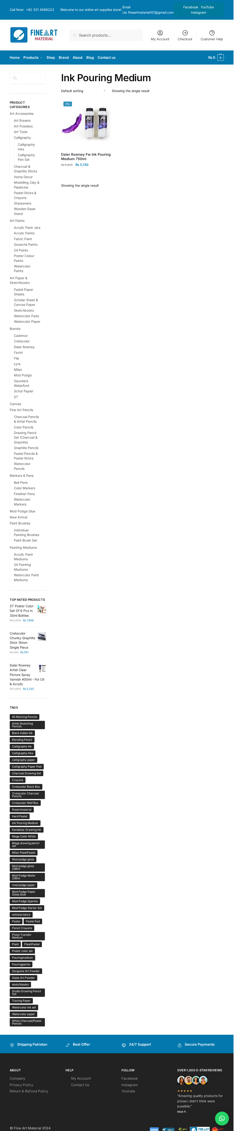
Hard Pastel (19, 816)
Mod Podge (23, 375)
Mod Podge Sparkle (25, 901)
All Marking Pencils (24, 717)
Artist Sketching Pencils (22, 725)
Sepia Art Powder (23, 977)
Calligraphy (22, 137)
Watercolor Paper (27, 321)
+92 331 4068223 (40, 10)
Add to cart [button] (86, 175)
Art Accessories (22, 113)
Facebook (190, 7)
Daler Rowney (24, 347)
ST (16, 397)
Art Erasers (22, 120)
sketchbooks (20, 984)
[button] (222, 1118)
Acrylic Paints (24, 233)
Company (17, 1078)
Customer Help (212, 39)
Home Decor (23, 177)
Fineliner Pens (24, 494)
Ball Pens (21, 482)
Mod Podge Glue (22, 511)
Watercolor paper (23, 1014)
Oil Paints (21, 250)
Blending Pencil (22, 739)
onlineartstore (21, 914)
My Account (160, 39)
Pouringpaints (21, 964)
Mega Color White (24, 836)
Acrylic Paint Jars (27, 227)
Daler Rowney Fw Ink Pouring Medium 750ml (86, 156)
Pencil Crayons (22, 928)
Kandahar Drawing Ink (26, 829)
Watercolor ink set (24, 1007)
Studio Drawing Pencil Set (26, 992)
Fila (16, 358)
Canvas (15, 404)
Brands (15, 329)
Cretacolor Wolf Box (25, 803)
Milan (18, 370)
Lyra (17, 364)
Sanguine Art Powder (26, 971)
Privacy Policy (21, 1085)
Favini (18, 352)
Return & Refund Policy (29, 1091)
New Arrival (18, 517)
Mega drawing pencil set (25, 844)
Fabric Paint (23, 239)
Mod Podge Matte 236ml (23, 877)
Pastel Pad (33, 921)
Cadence (21, 336)
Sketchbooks (24, 310)
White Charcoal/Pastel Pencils (26, 1022)
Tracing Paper (21, 1000)
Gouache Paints (25, 244)
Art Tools (20, 132)
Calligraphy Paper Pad (26, 766)
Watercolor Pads (26, 316)
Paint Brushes (20, 523)
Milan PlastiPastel (23, 852)
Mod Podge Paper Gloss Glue (23, 893)
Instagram (198, 12)
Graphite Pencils (26, 448)
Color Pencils (23, 427)
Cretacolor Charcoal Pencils (25, 795)
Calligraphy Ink (22, 746)
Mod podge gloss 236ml (23, 867)
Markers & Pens (22, 475)
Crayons (17, 780)
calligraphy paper (23, 760)
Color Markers (24, 488)
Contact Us (80, 1085)
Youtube (128, 1091)
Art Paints (17, 221)
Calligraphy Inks (22, 753)
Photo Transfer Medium (21, 936)
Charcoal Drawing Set (26, 773)
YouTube (207, 7)
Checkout (185, 39)
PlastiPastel (32, 944)
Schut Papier (23, 391)
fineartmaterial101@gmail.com (151, 12)
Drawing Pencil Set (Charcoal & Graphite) (25, 437)
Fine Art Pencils (21, 410)
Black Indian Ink (22, 733)
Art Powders (23, 126)
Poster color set (22, 951)
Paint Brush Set (25, 540)
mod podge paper (23, 885)
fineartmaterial (21, 809)
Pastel (16, 921)
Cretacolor (22, 341)
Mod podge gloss (23, 859)
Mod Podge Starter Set (27, 908)
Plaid (15, 944)
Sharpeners (22, 203)
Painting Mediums (23, 547)
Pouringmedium (22, 957)
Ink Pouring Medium (25, 823)
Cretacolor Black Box (26, 786)
